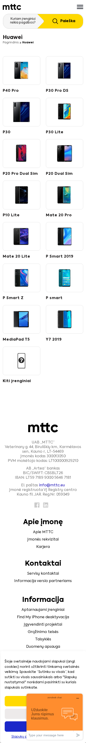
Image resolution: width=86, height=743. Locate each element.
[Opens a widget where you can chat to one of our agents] (54, 716)
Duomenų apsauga (43, 647)
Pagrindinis (11, 42)
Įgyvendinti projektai (43, 625)
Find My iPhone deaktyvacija (43, 617)
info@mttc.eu (52, 485)
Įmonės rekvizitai (43, 539)
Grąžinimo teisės (43, 632)
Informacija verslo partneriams (43, 581)
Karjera (43, 547)
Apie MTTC (43, 532)
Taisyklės (43, 639)
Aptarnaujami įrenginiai (43, 610)
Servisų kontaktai (43, 574)
